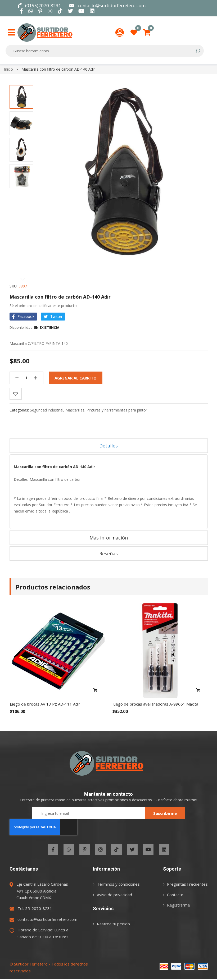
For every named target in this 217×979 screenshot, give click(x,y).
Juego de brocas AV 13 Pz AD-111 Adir (45, 704)
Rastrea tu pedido (113, 923)
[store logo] (45, 32)
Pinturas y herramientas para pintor (117, 410)
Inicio (8, 69)
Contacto (175, 894)
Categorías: (20, 410)
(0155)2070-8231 (43, 5)
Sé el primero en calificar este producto (43, 305)
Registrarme (178, 905)
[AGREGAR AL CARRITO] (95, 690)
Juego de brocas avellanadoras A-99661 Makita (155, 704)
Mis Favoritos (138, 29)
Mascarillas (74, 410)
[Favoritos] (16, 394)
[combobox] (101, 51)
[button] (21, 97)
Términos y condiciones (118, 884)
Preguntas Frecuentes (187, 884)
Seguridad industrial (46, 410)
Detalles (108, 445)
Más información (108, 537)
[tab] (109, 445)
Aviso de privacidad (114, 894)
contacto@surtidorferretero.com (111, 5)
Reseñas (108, 553)
